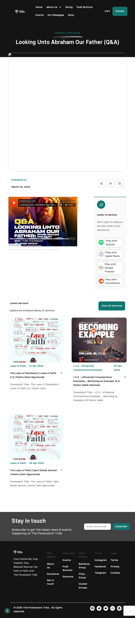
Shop (71, 15)
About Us (51, 7)
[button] (101, 183)
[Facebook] (92, 608)
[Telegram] (119, 608)
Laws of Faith (18, 366)
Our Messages (56, 15)
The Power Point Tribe (16, 249)
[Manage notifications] (7, 610)
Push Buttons (85, 7)
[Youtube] (105, 608)
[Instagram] (112, 608)
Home (39, 7)
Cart (107, 11)
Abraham (60, 33)
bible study (73, 33)
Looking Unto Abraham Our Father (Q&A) (42, 249)
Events (40, 15)
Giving (69, 7)
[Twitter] (99, 608)
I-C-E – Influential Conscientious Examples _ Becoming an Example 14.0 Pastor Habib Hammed (96, 381)
